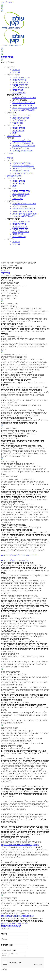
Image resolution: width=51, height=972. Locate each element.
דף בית (10, 153)
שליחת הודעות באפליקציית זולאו (15, 560)
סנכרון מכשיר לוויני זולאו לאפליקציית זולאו (19, 555)
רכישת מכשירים (14, 135)
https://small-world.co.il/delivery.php (17, 916)
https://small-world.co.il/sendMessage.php (20, 844)
